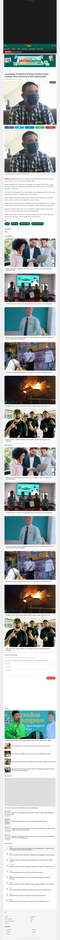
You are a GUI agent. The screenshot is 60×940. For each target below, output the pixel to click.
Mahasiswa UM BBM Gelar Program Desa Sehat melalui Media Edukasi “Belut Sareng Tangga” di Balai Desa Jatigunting (33, 829)
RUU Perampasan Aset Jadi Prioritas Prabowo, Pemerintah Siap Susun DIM (30, 746)
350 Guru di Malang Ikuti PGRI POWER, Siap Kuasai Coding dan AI (21, 807)
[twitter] (19, 127)
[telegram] (29, 127)
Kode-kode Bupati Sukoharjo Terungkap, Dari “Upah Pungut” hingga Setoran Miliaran (33, 761)
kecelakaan (15, 181)
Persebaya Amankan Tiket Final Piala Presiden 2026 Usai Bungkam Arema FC (29, 901)
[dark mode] (55, 45)
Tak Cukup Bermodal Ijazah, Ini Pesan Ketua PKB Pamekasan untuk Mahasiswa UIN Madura (27, 740)
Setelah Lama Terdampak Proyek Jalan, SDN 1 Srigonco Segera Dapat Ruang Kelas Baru (32, 813)
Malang (27, 173)
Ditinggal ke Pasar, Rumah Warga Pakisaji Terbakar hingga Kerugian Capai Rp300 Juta (28, 406)
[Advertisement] (30, 28)
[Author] (5, 232)
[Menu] (5, 45)
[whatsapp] (40, 127)
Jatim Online (9, 79)
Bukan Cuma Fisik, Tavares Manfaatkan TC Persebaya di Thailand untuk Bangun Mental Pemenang (28, 440)
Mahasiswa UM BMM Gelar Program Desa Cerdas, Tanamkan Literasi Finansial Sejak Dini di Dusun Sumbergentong (32, 837)
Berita (10, 70)
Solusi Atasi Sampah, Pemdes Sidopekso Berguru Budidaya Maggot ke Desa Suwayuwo (32, 884)
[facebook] (9, 127)
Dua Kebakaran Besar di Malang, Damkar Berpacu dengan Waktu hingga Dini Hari (30, 889)
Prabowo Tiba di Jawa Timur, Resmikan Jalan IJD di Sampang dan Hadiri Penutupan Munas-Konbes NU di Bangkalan (32, 769)
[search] (52, 45)
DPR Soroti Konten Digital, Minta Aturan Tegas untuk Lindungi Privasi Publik (31, 753)
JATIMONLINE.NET (15, 179)
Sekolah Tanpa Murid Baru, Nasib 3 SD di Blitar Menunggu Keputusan (29, 821)
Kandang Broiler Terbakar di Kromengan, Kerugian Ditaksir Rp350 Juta (28, 895)
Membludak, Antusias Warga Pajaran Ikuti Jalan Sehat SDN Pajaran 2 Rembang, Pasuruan (28, 372)
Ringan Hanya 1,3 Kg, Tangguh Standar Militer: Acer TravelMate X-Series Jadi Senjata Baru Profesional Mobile (29, 269)
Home (5, 70)
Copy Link (50, 127)
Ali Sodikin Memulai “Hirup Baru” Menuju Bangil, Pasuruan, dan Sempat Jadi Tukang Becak (29, 303)
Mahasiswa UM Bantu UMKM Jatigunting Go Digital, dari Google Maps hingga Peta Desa (32, 866)
